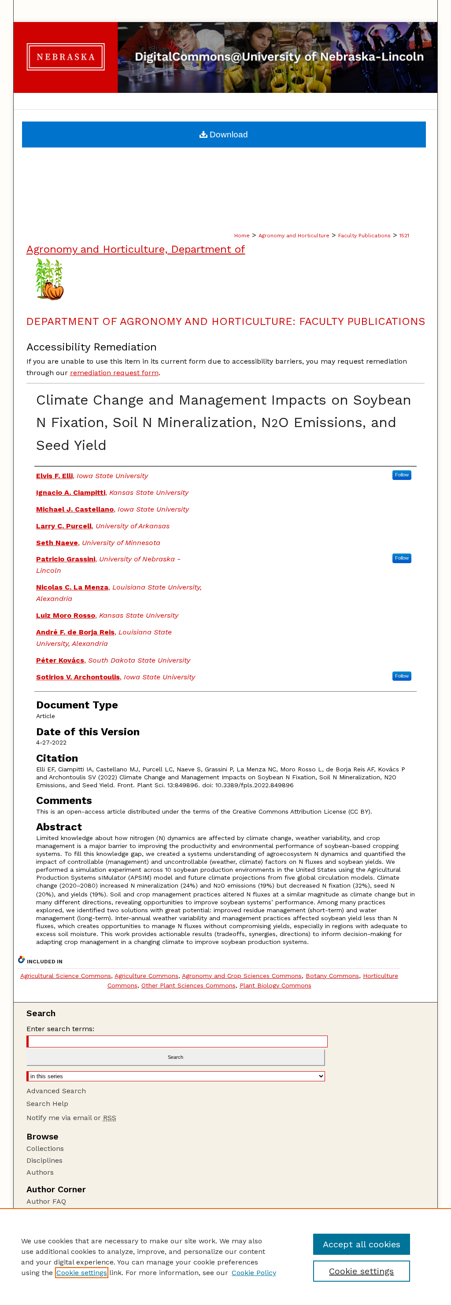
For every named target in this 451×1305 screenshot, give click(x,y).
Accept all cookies (361, 1244)
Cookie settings (81, 1272)
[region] (225, 1256)
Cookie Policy (254, 1272)
